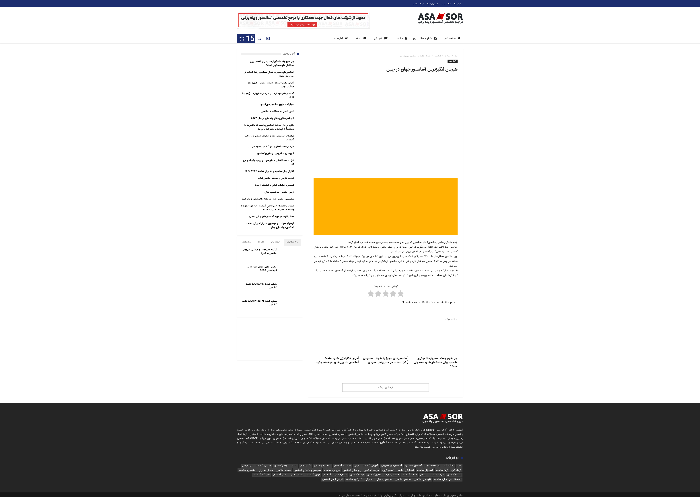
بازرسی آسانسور (263, 466)
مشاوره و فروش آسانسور (335, 475)
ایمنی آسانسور (280, 466)
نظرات (261, 242)
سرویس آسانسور (332, 470)
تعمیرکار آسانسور (425, 470)
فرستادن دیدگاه (385, 387)
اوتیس (294, 466)
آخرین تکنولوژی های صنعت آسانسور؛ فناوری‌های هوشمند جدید (337, 360)
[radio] (400, 294)
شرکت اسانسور (436, 475)
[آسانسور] (440, 13)
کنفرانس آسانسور (354, 479)
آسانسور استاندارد (413, 466)
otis (459, 466)
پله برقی (369, 479)
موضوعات (247, 242)
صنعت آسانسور (409, 475)
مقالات (447, 56)
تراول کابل (456, 470)
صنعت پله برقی (391, 475)
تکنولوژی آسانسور (405, 470)
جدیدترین (275, 242)
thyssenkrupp (432, 466)
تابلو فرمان (247, 466)
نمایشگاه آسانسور (261, 475)
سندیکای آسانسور (247, 470)
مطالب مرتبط (451, 319)
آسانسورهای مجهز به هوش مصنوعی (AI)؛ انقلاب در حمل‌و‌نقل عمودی (385, 360)
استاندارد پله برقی (322, 466)
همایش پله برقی (384, 479)
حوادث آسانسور (371, 470)
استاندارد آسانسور (342, 466)
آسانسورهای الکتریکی (391, 466)
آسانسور (437, 56)
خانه (456, 56)
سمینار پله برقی (266, 470)
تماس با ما (446, 4)
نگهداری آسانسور (423, 479)
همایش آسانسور (403, 479)
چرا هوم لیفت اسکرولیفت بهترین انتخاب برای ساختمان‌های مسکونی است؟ (436, 362)
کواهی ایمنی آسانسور (332, 479)
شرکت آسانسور (454, 475)
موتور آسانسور (313, 475)
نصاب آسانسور (296, 475)
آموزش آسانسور (370, 466)
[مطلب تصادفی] (268, 38)
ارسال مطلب (418, 4)
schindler (449, 466)
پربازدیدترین (292, 242)
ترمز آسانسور (442, 470)
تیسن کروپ (388, 470)
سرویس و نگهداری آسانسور (307, 470)
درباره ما (457, 4)
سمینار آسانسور (284, 470)
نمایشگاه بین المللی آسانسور (447, 479)
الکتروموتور (305, 466)
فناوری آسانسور (374, 475)
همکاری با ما (432, 4)
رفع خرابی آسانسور (352, 470)
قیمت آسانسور (357, 475)
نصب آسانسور (280, 475)
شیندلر (423, 475)
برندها (292, 341)
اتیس (356, 466)
